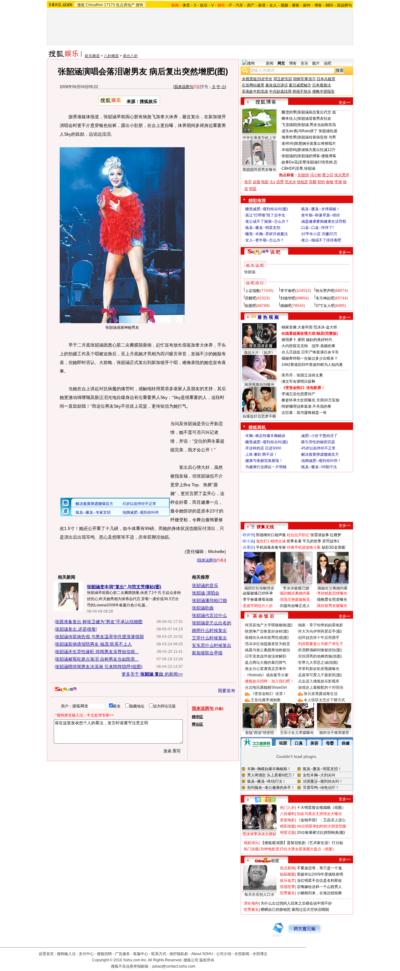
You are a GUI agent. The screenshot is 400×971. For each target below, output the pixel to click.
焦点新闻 (287, 868)
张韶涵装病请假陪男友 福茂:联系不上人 (93, 644)
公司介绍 (223, 954)
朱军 (248, 182)
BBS (329, 5)
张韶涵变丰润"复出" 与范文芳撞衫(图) (124, 586)
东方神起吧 (325, 298)
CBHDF (288, 168)
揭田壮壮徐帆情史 (259, 588)
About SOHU (202, 954)
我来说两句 (183, 87)
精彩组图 (287, 826)
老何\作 (288, 143)
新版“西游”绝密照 (259, 733)
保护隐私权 (178, 954)
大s (272, 182)
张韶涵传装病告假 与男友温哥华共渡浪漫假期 (99, 636)
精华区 (197, 717)
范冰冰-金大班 (325, 327)
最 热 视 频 (268, 317)
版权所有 (206, 960)
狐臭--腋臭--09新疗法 (319, 467)
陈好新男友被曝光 (332, 606)
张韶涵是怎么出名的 (211, 622)
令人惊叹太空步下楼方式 (324, 700)
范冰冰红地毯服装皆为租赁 (267, 644)
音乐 (304, 63)
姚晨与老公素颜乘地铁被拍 (267, 650)
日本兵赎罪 (326, 79)
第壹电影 (287, 820)
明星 (253, 189)
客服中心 (140, 954)
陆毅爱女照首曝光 (332, 599)
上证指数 (252, 291)
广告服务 (122, 954)
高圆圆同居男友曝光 (259, 169)
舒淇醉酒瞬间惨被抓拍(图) (320, 650)
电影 (265, 182)
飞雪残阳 (289, 125)
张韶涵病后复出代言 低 (317, 112)
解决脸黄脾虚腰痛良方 (320, 454)
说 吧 (275, 252)
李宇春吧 (287, 291)
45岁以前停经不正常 (318, 448)
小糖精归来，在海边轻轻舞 (319, 893)
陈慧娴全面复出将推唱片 (315, 143)
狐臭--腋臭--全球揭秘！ (320, 209)
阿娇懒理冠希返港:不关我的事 (306, 406)
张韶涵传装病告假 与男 (317, 137)
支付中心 (86, 954)
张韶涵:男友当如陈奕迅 (317, 125)
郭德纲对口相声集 (271, 535)
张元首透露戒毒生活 (321, 694)
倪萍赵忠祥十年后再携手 (318, 637)
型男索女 (287, 893)
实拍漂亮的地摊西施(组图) (320, 656)
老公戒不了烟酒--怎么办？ (267, 221)
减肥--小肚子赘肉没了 (319, 436)
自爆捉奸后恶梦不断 (259, 416)
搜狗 (139, 5)
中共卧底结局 (280, 91)
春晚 (329, 182)
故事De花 (290, 162)
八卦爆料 (287, 814)
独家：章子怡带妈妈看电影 (320, 625)
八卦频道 (111, 56)
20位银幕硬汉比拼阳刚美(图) (321, 832)
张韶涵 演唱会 (205, 592)
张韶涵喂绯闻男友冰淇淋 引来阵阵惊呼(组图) (98, 666)
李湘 (338, 182)
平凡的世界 (311, 541)
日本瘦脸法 (321, 85)
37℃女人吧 (325, 305)
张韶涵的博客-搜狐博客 (317, 156)
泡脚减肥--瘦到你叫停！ (321, 461)
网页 (281, 63)
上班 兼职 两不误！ (261, 454)
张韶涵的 (289, 156)
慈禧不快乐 (301, 91)
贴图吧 (250, 305)
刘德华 (303, 175)
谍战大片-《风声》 (259, 353)
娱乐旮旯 (287, 880)
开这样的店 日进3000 (263, 448)
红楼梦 (335, 535)
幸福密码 (289, 150)
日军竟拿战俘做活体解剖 (265, 656)
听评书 (248, 535)
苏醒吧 (250, 298)
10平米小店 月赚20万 (319, 234)
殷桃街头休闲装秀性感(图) (267, 637)
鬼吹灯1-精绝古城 (271, 541)
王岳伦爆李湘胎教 (266, 700)
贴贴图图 (287, 874)
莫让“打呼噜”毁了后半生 (265, 215)
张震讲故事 (319, 535)
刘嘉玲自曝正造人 (295, 606)
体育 (186, 5)
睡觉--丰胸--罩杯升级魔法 (266, 234)
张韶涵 (249, 272)
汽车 (239, 5)
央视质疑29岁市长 (257, 79)
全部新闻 (241, 954)
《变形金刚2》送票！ (269, 694)
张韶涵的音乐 (205, 585)
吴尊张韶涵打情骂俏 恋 (318, 162)
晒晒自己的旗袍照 (276, 909)
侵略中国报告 (323, 91)
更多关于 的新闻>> (152, 674)
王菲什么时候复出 (209, 637)
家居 (262, 5)
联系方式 (158, 954)
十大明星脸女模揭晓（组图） (321, 807)
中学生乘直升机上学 (259, 138)
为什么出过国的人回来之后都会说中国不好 (296, 903)
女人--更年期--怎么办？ (264, 240)
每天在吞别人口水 (259, 894)
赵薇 (256, 182)
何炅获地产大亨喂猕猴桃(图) (268, 625)
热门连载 (251, 849)
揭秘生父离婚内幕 (333, 588)
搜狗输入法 (66, 954)
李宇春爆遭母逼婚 (258, 599)
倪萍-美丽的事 (323, 346)
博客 (318, 5)
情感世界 (287, 887)
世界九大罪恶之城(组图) (318, 662)
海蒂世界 (289, 137)
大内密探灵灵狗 (295, 346)
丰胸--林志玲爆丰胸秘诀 (265, 436)
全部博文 (260, 954)
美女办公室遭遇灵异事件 (265, 669)
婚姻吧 (286, 305)
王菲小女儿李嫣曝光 (297, 733)
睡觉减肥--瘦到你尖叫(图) (266, 209)
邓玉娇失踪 (282, 79)
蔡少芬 (327, 175)
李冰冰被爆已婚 (296, 588)
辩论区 (197, 724)
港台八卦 (130, 56)
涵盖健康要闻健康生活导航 (323, 221)
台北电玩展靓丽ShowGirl (266, 687)
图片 (316, 63)
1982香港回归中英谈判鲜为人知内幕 (312, 364)
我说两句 (344, 5)
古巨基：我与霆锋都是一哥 (304, 412)
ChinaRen (94, 5)
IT (230, 5)
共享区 (248, 547)
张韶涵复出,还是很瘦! (76, 629)
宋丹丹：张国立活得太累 (302, 375)
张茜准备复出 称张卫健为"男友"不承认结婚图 (98, 621)
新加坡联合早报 (207, 652)
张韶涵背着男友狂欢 (314, 118)
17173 (109, 5)
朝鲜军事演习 (304, 79)
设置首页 (46, 954)
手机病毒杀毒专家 (271, 547)
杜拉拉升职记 (298, 535)
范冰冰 (290, 182)
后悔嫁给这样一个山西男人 (319, 887)
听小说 (248, 541)
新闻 (269, 63)
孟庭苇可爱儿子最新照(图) (320, 675)
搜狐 (81, 5)
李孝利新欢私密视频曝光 (318, 669)
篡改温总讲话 (276, 85)
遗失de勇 (289, 131)
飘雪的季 (289, 112)
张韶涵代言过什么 (209, 615)
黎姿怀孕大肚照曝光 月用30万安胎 (310, 400)
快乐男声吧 (325, 291)
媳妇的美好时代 (319, 339)
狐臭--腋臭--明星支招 (262, 228)
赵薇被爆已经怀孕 (258, 593)
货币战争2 (330, 541)
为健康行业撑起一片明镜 (266, 467)
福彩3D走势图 (333, 547)
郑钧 (321, 182)
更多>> (345, 102)
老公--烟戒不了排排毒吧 (321, 240)
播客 (295, 5)
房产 (250, 5)
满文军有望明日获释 (298, 381)
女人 (273, 5)
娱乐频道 (92, 56)
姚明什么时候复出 (209, 630)
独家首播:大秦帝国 (297, 327)
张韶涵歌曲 (203, 607)
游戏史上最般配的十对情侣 (320, 687)
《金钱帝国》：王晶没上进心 (321, 820)
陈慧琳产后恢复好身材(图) (267, 631)
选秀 (280, 182)
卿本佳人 (289, 118)
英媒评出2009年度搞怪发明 (320, 874)
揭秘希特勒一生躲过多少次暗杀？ (310, 358)
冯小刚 (315, 175)
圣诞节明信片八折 (258, 606)
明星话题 (287, 832)
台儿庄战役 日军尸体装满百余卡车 (310, 352)
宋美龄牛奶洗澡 (255, 91)
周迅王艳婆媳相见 (295, 599)
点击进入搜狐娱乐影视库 (318, 681)
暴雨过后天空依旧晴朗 (310, 909)
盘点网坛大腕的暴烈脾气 (265, 662)
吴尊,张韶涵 (305, 168)
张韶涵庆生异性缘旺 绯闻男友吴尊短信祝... (97, 651)
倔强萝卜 (289, 339)
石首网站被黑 (253, 85)
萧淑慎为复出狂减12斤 (317, 150)
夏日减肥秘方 (300, 85)
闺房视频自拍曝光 (259, 384)
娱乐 (204, 5)
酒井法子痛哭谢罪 (334, 733)
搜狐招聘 (104, 954)
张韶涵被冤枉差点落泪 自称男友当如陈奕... (97, 659)
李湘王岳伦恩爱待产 (298, 394)
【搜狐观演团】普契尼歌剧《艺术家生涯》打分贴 (302, 843)
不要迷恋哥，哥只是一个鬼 (319, 868)
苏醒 (313, 182)
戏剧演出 (251, 843)
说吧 (327, 63)
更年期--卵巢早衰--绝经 (320, 215)
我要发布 (226, 690)
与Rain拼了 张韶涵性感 (317, 131)
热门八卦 (287, 807)
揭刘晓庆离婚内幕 (295, 593)
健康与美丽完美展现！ (264, 461)
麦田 (301, 339)
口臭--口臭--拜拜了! (317, 228)
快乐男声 (341, 175)
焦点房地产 (125, 5)
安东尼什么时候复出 (211, 645)
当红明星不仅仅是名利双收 (319, 880)
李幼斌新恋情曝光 (332, 593)
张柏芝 (302, 182)
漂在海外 (251, 903)
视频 (284, 5)
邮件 (307, 5)
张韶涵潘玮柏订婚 (209, 600)
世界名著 (294, 541)
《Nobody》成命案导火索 (266, 675)
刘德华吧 (287, 298)
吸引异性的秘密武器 (318, 442)
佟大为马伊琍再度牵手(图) (320, 631)
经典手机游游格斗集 (304, 547)
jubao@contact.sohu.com (173, 966)
